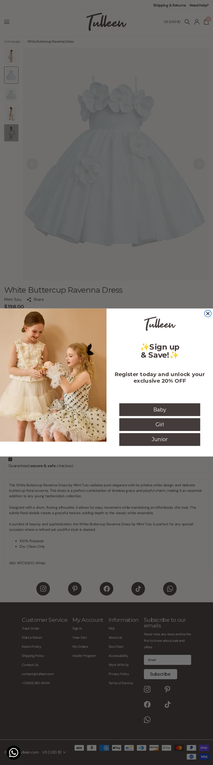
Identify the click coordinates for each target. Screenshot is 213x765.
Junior (160, 439)
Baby (159, 410)
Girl (160, 424)
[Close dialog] (207, 313)
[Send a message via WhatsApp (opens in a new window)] (13, 753)
